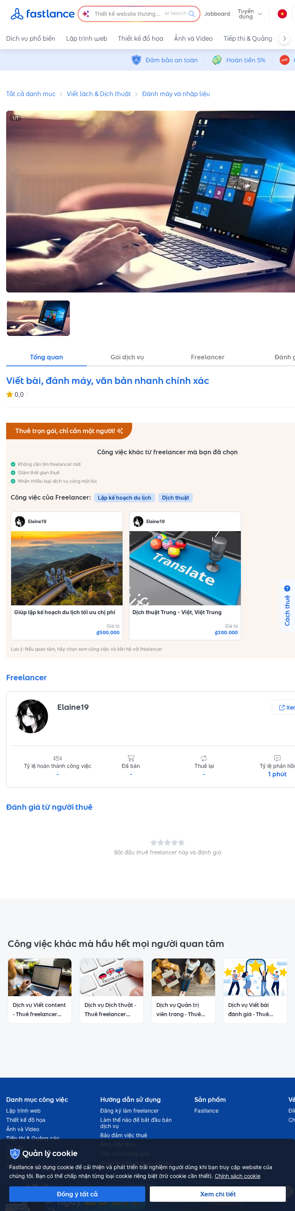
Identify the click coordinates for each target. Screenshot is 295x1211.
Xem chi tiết (218, 1194)
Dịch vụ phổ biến (30, 38)
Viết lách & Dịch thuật (99, 93)
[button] (250, 14)
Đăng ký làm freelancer (129, 1111)
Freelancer (208, 357)
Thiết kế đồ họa (140, 38)
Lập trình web (86, 38)
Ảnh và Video (193, 38)
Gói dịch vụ (127, 357)
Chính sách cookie (237, 1176)
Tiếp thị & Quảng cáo (254, 38)
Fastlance (206, 1111)
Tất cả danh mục (31, 93)
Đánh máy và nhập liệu (176, 93)
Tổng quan (46, 357)
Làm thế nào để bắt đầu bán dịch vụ (136, 1123)
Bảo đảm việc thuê (123, 1135)
